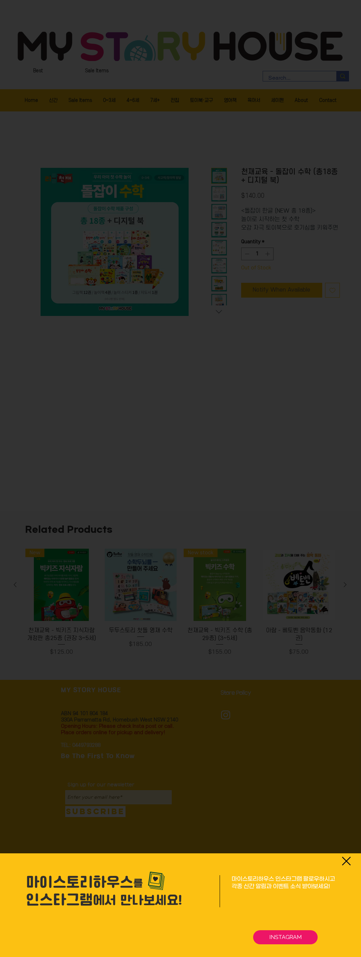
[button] (346, 861)
